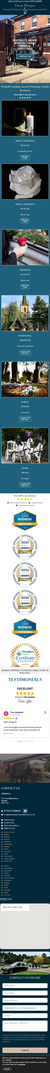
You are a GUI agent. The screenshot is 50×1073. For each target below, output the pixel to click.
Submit (25, 1050)
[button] (25, 13)
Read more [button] (8, 733)
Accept (7, 1069)
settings (22, 1064)
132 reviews (29, 697)
